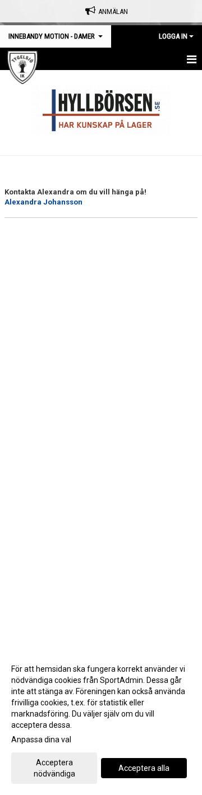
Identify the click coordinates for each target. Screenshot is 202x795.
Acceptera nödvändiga (54, 768)
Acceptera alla (143, 768)
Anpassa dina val (41, 739)
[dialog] (101, 721)
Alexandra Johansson (43, 202)
